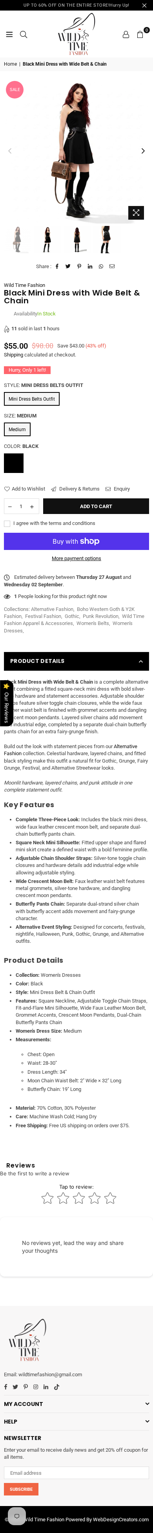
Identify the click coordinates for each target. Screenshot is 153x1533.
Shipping (13, 355)
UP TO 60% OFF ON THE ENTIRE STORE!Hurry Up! (76, 5)
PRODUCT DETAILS (37, 661)
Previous (10, 151)
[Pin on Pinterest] (79, 266)
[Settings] (126, 34)
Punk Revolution (100, 616)
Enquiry (121, 489)
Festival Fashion (43, 616)
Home (10, 64)
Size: (20, 416)
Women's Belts (92, 623)
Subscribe (21, 1489)
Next (143, 151)
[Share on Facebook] (57, 266)
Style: (43, 385)
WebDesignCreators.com (121, 1519)
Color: (21, 446)
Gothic (72, 616)
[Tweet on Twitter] (68, 266)
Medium (17, 429)
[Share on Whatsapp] (101, 266)
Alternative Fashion (52, 609)
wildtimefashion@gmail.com (50, 1374)
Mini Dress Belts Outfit (32, 399)
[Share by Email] (112, 266)
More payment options (76, 558)
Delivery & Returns (79, 489)
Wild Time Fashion (24, 285)
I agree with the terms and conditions (53, 523)
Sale (15, 89)
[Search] (23, 34)
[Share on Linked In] (90, 266)
